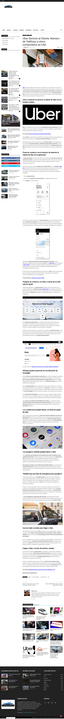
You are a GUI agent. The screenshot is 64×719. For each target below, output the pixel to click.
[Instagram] (35, 599)
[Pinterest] (52, 703)
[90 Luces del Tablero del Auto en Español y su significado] (26, 682)
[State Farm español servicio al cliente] (56, 624)
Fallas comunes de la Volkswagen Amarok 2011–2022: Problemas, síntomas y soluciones (14, 136)
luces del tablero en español (8, 38)
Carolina (3, 125)
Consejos (21, 30)
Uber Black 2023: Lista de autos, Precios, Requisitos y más (42, 569)
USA (30, 35)
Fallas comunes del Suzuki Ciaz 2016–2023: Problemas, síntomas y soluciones (10, 122)
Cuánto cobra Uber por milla (38, 277)
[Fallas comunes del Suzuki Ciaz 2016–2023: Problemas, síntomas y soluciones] (10, 120)
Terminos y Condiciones (56, 717)
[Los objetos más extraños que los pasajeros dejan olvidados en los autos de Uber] (42, 648)
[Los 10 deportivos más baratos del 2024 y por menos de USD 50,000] (4, 83)
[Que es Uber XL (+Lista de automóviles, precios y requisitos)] (42, 611)
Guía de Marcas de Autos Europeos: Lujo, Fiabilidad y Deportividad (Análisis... (13, 195)
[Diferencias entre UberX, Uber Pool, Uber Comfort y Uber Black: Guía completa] (29, 650)
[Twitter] (55, 703)
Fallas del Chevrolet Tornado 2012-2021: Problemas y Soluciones (13, 147)
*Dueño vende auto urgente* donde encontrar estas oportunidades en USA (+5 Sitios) (14, 74)
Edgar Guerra (26, 47)
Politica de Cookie (35, 717)
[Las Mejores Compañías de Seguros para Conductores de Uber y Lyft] (29, 610)
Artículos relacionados (27, 604)
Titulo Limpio (5, 42)
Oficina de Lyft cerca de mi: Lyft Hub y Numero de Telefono (45, 366)
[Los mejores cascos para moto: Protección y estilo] (4, 178)
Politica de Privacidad (47, 717)
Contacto (2, 0)
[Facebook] (32, 599)
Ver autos (35, 30)
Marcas (9, 30)
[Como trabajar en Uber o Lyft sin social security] (56, 610)
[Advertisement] (32, 19)
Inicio (3, 30)
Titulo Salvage (5, 40)
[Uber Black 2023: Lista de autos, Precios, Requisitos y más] (29, 624)
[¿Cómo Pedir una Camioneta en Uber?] (42, 636)
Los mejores (28, 30)
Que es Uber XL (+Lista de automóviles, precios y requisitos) (41, 618)
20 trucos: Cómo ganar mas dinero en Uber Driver (40, 133)
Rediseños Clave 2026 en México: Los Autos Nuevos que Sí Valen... (14, 189)
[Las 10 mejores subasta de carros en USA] (4, 100)
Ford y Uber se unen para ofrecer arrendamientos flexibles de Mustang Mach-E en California (56, 642)
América (28, 35)
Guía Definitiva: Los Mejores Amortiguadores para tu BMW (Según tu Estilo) (14, 183)
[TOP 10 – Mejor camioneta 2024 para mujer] (4, 676)
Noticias (15, 30)
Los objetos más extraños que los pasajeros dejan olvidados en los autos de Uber (42, 653)
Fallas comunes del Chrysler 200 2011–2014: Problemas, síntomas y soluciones (14, 130)
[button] (61, 30)
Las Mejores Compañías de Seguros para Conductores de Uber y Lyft (28, 616)
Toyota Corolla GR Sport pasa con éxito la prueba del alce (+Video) (54, 584)
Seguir (18, 160)
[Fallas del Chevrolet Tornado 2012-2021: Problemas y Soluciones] (3, 147)
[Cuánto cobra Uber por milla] (29, 636)
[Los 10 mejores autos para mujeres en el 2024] (4, 688)
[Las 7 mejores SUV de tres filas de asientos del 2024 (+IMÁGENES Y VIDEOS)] (4, 91)
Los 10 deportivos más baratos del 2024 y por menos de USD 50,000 (14, 82)
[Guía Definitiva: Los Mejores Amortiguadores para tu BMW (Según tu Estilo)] (4, 184)
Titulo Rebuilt (5, 44)
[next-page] (25, 660)
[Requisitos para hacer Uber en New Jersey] (42, 625)
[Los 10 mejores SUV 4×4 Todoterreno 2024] (4, 682)
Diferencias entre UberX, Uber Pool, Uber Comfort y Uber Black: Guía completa (29, 656)
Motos (42, 30)
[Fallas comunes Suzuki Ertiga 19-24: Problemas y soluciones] (3, 142)
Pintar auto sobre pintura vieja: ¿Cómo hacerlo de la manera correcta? (31, 584)
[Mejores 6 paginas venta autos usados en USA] (26, 676)
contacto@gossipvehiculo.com (29, 712)
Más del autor (36, 604)
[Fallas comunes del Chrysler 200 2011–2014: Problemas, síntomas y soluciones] (3, 130)
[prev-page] (23, 660)
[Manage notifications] (61, 716)
